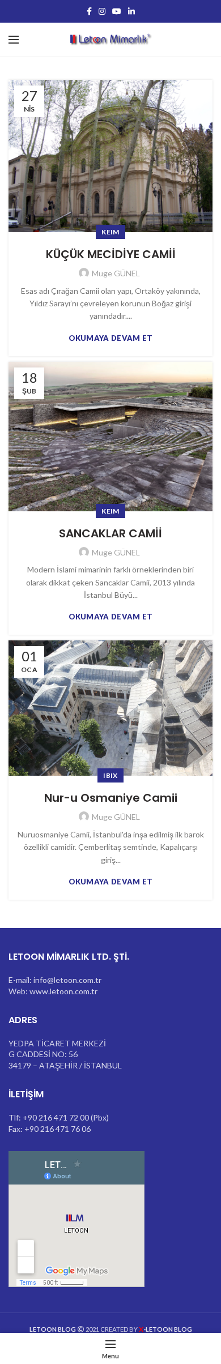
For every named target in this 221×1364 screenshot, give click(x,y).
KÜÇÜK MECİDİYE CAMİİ (111, 254)
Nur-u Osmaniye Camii (110, 798)
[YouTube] (117, 11)
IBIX (110, 775)
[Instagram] (102, 11)
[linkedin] (131, 11)
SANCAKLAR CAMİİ (110, 533)
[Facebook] (89, 11)
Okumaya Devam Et (111, 338)
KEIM (110, 232)
